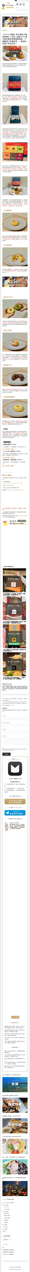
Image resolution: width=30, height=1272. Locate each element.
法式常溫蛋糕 (10, 688)
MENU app (6, 1206)
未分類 (3, 1231)
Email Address (6, 722)
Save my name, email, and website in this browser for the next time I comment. (14, 750)
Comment (4, 736)
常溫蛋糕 (22, 687)
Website (4, 729)
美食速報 (6, 1220)
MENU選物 (4, 1229)
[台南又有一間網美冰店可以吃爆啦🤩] (15, 1005)
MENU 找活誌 (5, 1205)
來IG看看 (16, 1017)
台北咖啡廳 (19, 686)
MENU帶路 (10, 684)
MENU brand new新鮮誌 (8, 1202)
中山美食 (15, 686)
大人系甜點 (6, 687)
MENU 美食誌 (5, 1211)
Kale (19, 1267)
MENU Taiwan (9, 683)
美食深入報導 (7, 1217)
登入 (3, 1247)
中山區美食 (7, 686)
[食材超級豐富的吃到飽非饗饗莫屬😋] (15, 863)
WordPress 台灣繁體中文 (8, 1254)
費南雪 (23, 688)
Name (4, 716)
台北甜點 (23, 686)
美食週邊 (6, 1222)
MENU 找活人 (7, 1209)
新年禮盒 (5, 688)
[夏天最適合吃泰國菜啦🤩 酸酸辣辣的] (15, 944)
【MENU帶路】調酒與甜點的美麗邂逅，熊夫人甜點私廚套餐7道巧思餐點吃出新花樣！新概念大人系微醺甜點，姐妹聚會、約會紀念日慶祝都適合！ (14, 703)
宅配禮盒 (15, 687)
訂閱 (8, 1249)
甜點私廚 (19, 688)
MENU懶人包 (5, 1227)
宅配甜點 (11, 687)
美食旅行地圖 (7, 1215)
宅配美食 (18, 687)
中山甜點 (11, 686)
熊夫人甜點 (15, 688)
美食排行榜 (6, 1213)
